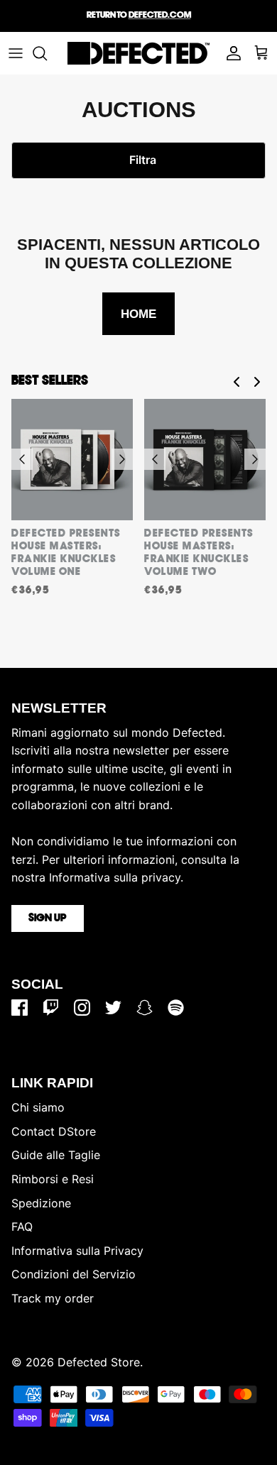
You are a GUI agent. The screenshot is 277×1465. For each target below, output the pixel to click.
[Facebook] (19, 1007)
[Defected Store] (138, 53)
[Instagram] (82, 1007)
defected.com (160, 15)
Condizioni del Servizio (73, 1274)
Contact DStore (53, 1131)
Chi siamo (38, 1107)
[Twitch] (51, 1007)
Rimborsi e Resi (52, 1179)
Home (138, 314)
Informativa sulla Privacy (77, 1251)
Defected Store (99, 1362)
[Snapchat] (144, 1007)
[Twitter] (113, 1007)
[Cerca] (47, 53)
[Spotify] (176, 1007)
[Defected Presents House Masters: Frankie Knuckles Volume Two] (205, 459)
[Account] (230, 53)
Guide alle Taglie (55, 1155)
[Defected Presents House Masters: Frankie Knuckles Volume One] (72, 459)
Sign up (47, 918)
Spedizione (41, 1203)
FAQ (22, 1226)
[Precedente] (22, 459)
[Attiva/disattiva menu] (15, 53)
